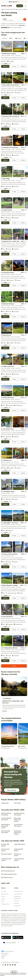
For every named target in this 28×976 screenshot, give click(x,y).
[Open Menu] (25, 6)
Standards (16, 903)
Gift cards (3, 891)
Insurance (16, 900)
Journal (3, 896)
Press (2, 901)
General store (4, 894)
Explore (3, 9)
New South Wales (14, 9)
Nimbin (20, 9)
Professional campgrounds (17, 897)
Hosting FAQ (17, 905)
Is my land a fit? (18, 894)
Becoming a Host (18, 891)
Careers (3, 899)
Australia (7, 9)
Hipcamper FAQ (5, 904)
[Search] (24, 19)
